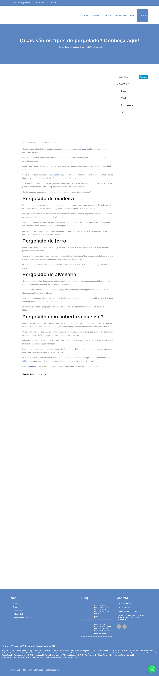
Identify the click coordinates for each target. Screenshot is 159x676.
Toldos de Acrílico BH (21, 655)
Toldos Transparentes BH (88, 655)
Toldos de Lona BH (130, 653)
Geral (123, 98)
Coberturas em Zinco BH (70, 657)
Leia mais (31, 436)
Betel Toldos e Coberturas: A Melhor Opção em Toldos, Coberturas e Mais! (102, 627)
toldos (35, 349)
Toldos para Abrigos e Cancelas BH (50, 651)
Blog (132, 16)
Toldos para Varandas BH (147, 653)
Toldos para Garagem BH (84, 653)
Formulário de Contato (22, 618)
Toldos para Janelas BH (102, 653)
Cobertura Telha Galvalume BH (120, 651)
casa (84, 149)
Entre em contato (29, 366)
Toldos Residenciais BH (53, 655)
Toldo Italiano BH (34, 653)
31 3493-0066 (52, 3)
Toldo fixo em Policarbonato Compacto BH (77, 651)
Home (86, 16)
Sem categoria (49, 142)
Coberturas (120, 16)
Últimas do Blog (19, 614)
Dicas (123, 91)
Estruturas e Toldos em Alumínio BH (14, 651)
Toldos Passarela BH (105, 655)
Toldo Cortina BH (117, 653)
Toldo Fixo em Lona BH (100, 651)
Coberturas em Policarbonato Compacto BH (17, 657)
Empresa (96, 16)
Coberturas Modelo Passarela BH (143, 651)
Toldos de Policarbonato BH (65, 653)
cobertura (57, 175)
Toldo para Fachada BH (71, 655)
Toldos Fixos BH (7, 655)
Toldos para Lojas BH (37, 655)
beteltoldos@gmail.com (21, 3)
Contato (142, 16)
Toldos (107, 16)
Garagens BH (32, 651)
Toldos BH (32, 670)
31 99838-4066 (39, 3)
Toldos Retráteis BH (48, 653)
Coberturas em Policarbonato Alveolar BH (47, 657)
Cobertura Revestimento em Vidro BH (15, 653)
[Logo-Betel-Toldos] (25, 14)
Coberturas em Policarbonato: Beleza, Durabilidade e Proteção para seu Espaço (103, 609)
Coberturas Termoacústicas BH (123, 655)
